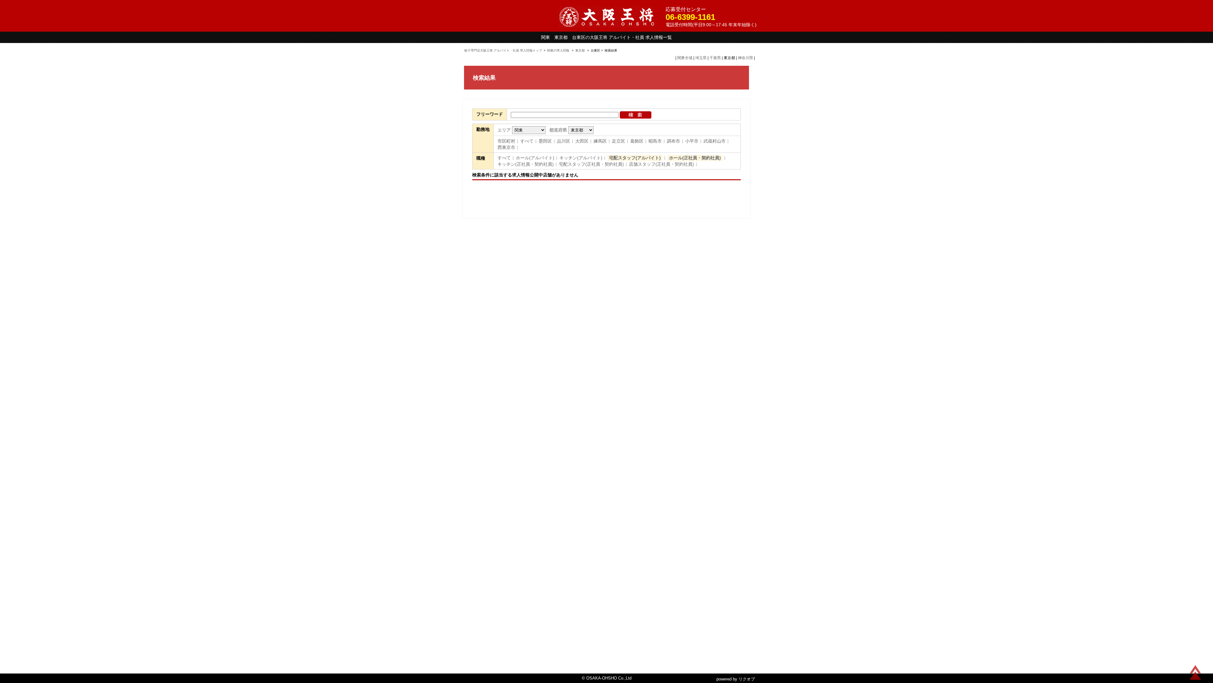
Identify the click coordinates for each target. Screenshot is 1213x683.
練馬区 (600, 141)
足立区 (618, 141)
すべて (527, 141)
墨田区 (545, 141)
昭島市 (655, 141)
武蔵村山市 (714, 141)
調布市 (673, 141)
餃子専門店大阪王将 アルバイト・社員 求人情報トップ (503, 50)
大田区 (581, 141)
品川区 (563, 141)
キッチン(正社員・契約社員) (526, 164)
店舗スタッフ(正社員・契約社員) (661, 164)
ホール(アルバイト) (535, 157)
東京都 (580, 50)
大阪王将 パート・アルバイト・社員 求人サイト (606, 17)
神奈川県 (745, 58)
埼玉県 (701, 58)
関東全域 (684, 58)
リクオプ (747, 679)
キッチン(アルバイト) (580, 157)
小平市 (691, 141)
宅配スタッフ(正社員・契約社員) (591, 164)
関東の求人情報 (558, 50)
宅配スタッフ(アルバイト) (635, 157)
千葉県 (715, 58)
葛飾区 (636, 141)
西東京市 (506, 147)
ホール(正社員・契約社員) (695, 157)
